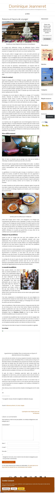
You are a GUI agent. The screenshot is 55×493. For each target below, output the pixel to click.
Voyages (22, 405)
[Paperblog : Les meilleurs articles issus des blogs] (44, 123)
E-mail (4, 447)
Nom (3, 443)
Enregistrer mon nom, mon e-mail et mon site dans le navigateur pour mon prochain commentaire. (20, 457)
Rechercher (44, 114)
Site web (4, 451)
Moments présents (11, 405)
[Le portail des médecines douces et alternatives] (45, 126)
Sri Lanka (18, 405)
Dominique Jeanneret (27, 6)
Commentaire (6, 424)
